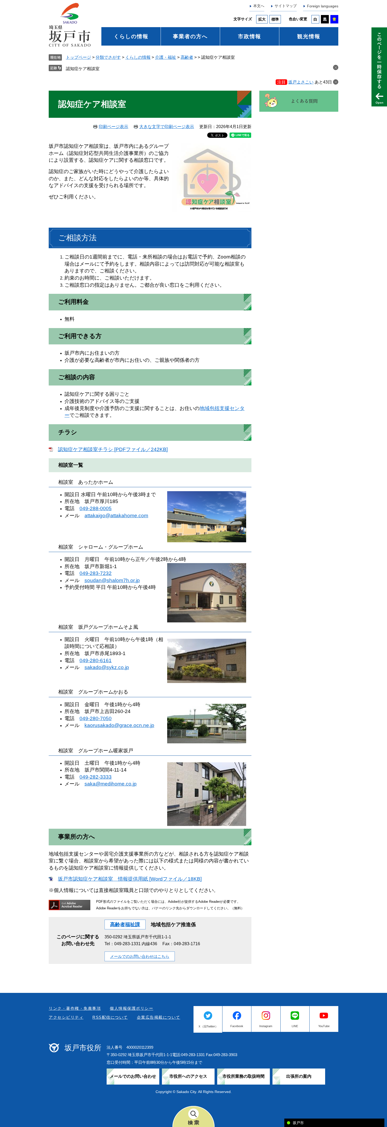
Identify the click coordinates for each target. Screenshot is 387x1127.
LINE (295, 1026)
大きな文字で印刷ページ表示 (166, 126)
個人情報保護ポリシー (131, 1008)
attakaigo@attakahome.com (116, 515)
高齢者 (187, 57)
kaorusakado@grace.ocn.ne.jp (119, 725)
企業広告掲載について (158, 1017)
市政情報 (249, 36)
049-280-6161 (96, 660)
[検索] (193, 1116)
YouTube (324, 1026)
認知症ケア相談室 (83, 68)
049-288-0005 (96, 508)
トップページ (78, 57)
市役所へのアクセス (188, 1076)
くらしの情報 (131, 36)
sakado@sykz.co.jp (107, 667)
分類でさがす (108, 57)
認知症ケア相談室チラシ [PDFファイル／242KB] (113, 449)
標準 (275, 19)
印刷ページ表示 (113, 126)
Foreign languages (322, 6)
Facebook (236, 1026)
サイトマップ (286, 6)
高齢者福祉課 (125, 924)
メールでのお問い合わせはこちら (139, 956)
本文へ (258, 6)
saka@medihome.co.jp (111, 784)
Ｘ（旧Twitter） (208, 1026)
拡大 (262, 19)
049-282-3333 (96, 777)
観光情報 (308, 36)
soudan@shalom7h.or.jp (112, 580)
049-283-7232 (96, 573)
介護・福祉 (165, 57)
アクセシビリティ (66, 1017)
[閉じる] (335, 82)
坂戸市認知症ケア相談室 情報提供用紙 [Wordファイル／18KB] (130, 879)
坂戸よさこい (301, 82)
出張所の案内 (298, 1076)
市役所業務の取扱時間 (243, 1076)
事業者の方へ (190, 36)
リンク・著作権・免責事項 (75, 1008)
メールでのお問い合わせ (133, 1076)
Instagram (265, 1026)
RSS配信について (110, 1017)
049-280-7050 (96, 718)
